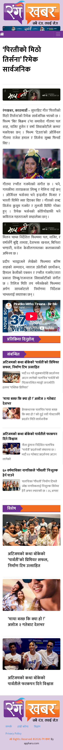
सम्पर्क (8, 726)
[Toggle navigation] (58, 34)
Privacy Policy (13, 733)
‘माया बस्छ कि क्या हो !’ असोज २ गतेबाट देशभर (26, 621)
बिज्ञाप (37, 726)
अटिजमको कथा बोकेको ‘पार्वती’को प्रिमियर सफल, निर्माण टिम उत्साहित (28, 559)
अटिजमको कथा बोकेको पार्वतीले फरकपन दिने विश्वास (30, 680)
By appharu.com (39, 741)
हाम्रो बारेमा (23, 726)
